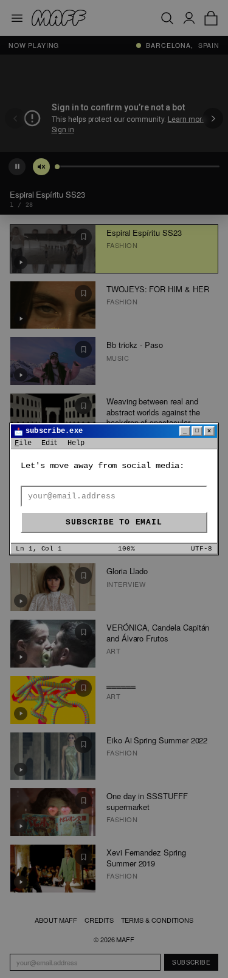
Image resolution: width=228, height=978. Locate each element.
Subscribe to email (114, 522)
